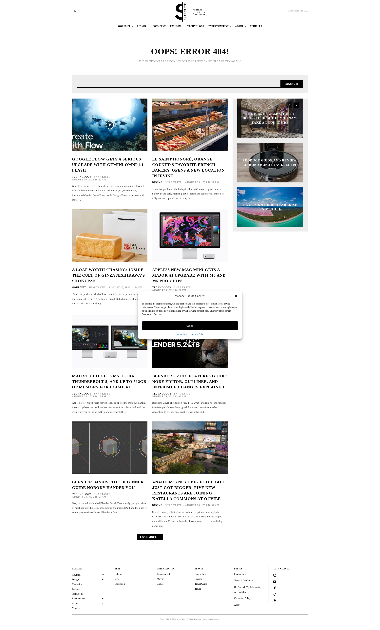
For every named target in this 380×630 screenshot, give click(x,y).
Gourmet (79, 287)
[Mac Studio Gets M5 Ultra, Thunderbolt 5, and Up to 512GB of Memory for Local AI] (109, 341)
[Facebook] (275, 588)
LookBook (120, 584)
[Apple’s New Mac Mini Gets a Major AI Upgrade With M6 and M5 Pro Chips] (190, 235)
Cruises (198, 579)
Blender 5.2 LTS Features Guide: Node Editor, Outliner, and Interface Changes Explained (189, 381)
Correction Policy (242, 598)
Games (160, 584)
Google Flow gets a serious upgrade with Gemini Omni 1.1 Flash (108, 164)
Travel (198, 588)
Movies (160, 579)
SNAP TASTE (102, 177)
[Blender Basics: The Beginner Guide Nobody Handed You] (109, 447)
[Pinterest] (275, 601)
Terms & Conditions (243, 580)
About (237, 604)
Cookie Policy (182, 334)
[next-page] (296, 105)
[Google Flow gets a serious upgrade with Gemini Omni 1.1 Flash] (109, 125)
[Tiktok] (275, 594)
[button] (236, 296)
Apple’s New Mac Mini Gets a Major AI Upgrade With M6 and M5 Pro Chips (189, 275)
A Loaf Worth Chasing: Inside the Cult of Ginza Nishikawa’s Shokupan (108, 275)
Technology (81, 177)
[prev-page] (289, 105)
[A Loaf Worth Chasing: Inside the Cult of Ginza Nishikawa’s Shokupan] (109, 235)
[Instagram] (275, 575)
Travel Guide (201, 584)
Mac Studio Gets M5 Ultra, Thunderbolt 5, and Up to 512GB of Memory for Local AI (109, 381)
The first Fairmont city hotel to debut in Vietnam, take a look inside (270, 118)
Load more (148, 537)
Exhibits (118, 574)
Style (117, 579)
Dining (157, 182)
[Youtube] (275, 582)
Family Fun (200, 574)
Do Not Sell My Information (247, 587)
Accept (190, 325)
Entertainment (163, 574)
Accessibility (240, 592)
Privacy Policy (197, 334)
